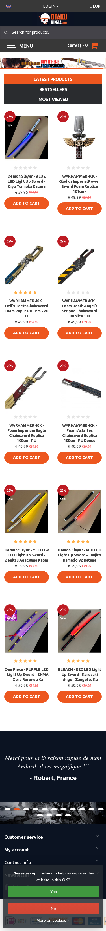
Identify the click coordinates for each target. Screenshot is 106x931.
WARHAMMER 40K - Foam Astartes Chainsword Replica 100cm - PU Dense (79, 433)
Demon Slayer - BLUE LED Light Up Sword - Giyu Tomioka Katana (27, 181)
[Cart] (94, 45)
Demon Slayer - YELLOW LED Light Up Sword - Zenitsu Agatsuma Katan (27, 555)
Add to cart (26, 203)
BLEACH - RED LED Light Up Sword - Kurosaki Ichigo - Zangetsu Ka (79, 674)
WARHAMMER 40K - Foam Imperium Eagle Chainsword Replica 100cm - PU (26, 433)
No (53, 908)
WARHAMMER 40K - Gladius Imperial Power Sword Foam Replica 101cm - (79, 184)
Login (50, 6)
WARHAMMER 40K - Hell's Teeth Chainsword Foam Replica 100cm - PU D (27, 308)
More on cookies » (53, 920)
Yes (53, 891)
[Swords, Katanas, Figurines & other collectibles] (53, 19)
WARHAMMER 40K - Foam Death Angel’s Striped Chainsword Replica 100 (79, 308)
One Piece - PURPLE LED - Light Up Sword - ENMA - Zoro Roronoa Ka (26, 674)
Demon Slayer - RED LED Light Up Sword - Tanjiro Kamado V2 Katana (79, 555)
